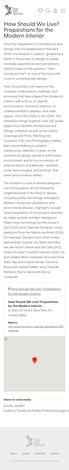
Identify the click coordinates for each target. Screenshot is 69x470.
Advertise (40, 453)
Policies (55, 453)
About (13, 453)
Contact (26, 453)
